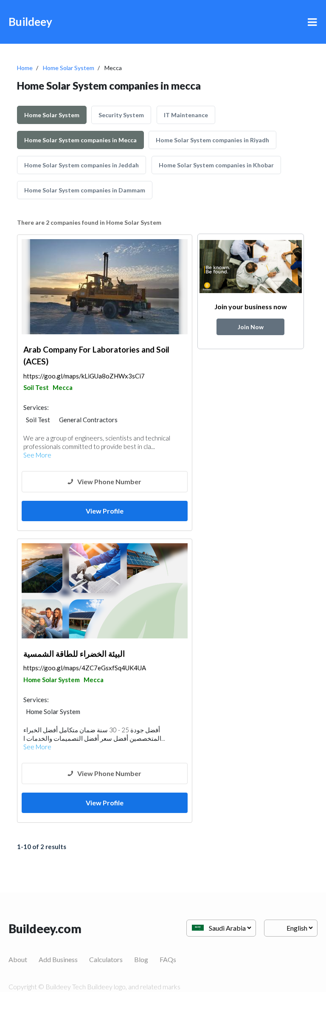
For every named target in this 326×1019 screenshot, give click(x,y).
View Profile (105, 511)
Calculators (106, 959)
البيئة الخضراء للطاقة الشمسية (74, 653)
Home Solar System (68, 67)
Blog (141, 959)
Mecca (63, 387)
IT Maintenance (186, 115)
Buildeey (30, 21)
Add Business (58, 959)
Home (25, 67)
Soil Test (36, 387)
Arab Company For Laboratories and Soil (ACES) (96, 355)
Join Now (251, 326)
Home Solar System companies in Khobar (216, 165)
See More (37, 455)
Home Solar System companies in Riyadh (212, 140)
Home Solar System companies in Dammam (84, 190)
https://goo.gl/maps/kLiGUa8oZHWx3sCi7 (84, 376)
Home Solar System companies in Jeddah (81, 165)
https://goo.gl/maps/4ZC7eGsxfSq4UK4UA (84, 668)
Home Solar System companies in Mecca (80, 140)
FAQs (168, 959)
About (17, 959)
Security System (121, 115)
